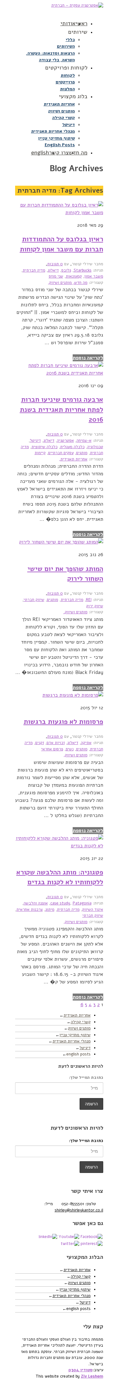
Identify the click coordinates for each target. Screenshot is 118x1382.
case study (60, 903)
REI (89, 600)
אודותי (68, 23)
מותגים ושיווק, (60, 282)
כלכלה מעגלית (72, 447)
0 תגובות (55, 264)
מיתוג (49, 909)
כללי (70, 40)
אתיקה (86, 743)
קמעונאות (74, 276)
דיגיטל (68, 125)
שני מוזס (56, 276)
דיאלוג (53, 270)
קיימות (40, 453)
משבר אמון (93, 276)
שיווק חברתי (34, 600)
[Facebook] (91, 1237)
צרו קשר (59, 152)
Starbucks (83, 270)
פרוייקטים (65, 82)
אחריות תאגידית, (73, 459)
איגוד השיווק (92, 909)
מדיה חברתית (34, 270)
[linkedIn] (48, 1237)
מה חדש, (79, 282)
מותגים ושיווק (61, 111)
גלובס (66, 270)
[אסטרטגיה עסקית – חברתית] (59, 9)
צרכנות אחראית (29, 909)
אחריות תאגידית (59, 104)
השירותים (66, 46)
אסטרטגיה (65, 440)
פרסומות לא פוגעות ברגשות (63, 721)
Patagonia (82, 903)
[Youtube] (69, 1237)
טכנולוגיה (95, 447)
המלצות (67, 89)
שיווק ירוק (94, 606)
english (40, 152)
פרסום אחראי (52, 749)
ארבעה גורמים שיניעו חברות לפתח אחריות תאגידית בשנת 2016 (61, 409)
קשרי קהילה (63, 118)
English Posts (60, 145)
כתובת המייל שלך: (86, 1077)
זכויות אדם (56, 743)
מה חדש (78, 152)
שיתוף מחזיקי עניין (56, 138)
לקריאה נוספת (88, 357)
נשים (70, 749)
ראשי (81, 23)
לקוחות (68, 75)
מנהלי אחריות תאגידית (53, 131)
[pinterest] (91, 1244)
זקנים (39, 743)
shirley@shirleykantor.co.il (79, 1210)
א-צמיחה (84, 440)
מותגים (81, 453)
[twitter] (70, 1244)
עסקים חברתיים (61, 453)
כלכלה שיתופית (44, 447)
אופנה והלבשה (36, 903)
